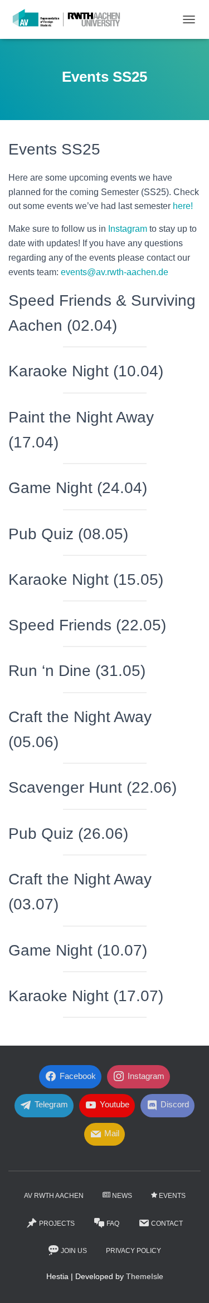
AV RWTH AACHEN (54, 1196)
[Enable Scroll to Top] (187, 1281)
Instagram (127, 228)
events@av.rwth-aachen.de (114, 272)
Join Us (74, 1251)
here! (183, 206)
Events (172, 1196)
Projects (57, 1223)
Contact (167, 1223)
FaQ (112, 1223)
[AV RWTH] (70, 19)
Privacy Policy (133, 1251)
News (122, 1196)
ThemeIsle (144, 1276)
